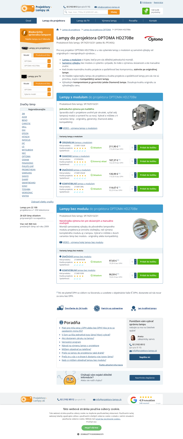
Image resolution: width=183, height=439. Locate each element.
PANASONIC (27, 163)
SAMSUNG (27, 172)
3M (23, 113)
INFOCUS (26, 140)
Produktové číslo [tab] (43, 55)
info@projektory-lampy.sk (109, 7)
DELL (24, 126)
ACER (24, 117)
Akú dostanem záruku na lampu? (78, 338)
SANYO (25, 176)
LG (23, 146)
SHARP (25, 179)
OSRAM (25, 159)
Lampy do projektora (71, 29)
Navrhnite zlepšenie (145, 377)
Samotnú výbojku (71, 62)
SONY (24, 186)
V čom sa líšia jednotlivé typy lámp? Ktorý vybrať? (86, 334)
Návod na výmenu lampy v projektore (80, 345)
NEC (24, 153)
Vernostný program (71, 341)
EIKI (23, 130)
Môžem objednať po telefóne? (76, 349)
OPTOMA (26, 156)
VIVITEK (25, 195)
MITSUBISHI (27, 149)
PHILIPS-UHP (28, 166)
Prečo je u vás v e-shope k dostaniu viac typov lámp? (87, 356)
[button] (91, 434)
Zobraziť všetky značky (42, 201)
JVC (23, 143)
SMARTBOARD (28, 182)
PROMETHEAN (28, 169)
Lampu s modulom (71, 59)
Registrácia (158, 2)
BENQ (24, 120)
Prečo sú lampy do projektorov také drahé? (83, 352)
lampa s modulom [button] (77, 142)
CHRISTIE (26, 123)
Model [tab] (26, 55)
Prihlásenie (147, 2)
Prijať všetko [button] (91, 428)
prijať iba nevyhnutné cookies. (108, 419)
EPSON (25, 133)
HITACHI (25, 136)
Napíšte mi (144, 357)
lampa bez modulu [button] (76, 256)
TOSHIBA (26, 189)
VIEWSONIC (27, 192)
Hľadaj (114, 12)
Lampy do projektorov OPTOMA (97, 29)
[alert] (91, 422)
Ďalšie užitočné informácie (111, 365)
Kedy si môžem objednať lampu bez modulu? (84, 360)
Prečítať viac (91, 422)
